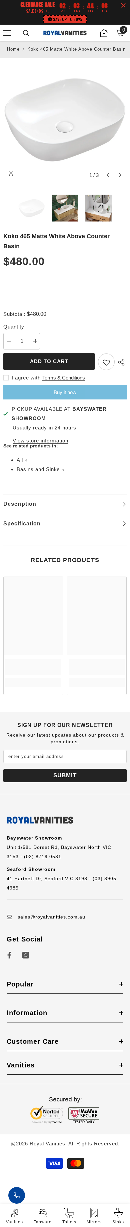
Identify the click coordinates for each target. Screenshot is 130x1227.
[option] (65, 120)
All (21, 460)
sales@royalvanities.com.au (51, 917)
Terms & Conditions (63, 377)
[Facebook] (9, 955)
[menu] (7, 33)
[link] (33, 667)
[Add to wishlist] (106, 361)
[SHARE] (121, 362)
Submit (65, 775)
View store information (40, 440)
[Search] (26, 33)
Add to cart (49, 361)
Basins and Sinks (39, 469)
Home (13, 49)
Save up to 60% (67, 19)
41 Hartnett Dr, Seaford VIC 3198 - (50, 878)
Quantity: (14, 326)
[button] (108, 175)
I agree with (26, 377)
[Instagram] (26, 955)
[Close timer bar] (123, 5)
